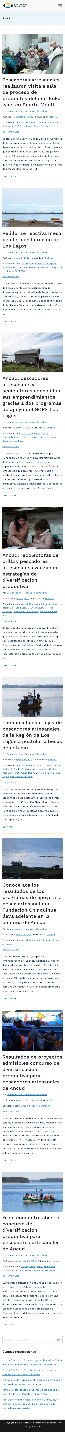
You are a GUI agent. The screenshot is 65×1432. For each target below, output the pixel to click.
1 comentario (9, 621)
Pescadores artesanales (26, 611)
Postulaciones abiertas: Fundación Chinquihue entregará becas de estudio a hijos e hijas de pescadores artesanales (30, 1404)
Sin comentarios (10, 132)
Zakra (25, 1426)
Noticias (53, 117)
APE (31, 263)
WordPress (36, 1426)
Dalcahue (41, 122)
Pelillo (14, 267)
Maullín (6, 267)
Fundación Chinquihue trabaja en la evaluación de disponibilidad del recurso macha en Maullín (32, 1362)
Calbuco (40, 765)
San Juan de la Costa (21, 776)
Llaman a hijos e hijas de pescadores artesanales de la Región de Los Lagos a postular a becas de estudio (32, 735)
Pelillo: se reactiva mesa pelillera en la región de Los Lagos (31, 239)
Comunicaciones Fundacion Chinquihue (27, 111)
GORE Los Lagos (23, 126)
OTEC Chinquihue (37, 608)
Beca (31, 765)
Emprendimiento (11, 437)
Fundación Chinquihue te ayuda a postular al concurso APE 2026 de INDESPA (29, 1372)
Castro (49, 765)
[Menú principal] (60, 6)
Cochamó (7, 769)
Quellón (40, 773)
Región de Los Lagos (13, 441)
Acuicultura (27, 433)
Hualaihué (43, 769)
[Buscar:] (32, 1340)
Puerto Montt (44, 267)
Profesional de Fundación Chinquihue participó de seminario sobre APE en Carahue (32, 1382)
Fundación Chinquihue (46, 263)
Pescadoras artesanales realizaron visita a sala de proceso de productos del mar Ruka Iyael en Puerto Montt (31, 92)
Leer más (8, 176)
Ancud (24, 122)
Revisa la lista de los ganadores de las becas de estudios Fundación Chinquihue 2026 (30, 1392)
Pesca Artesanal (42, 126)
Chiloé (32, 122)
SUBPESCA (20, 271)
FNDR (40, 1266)
